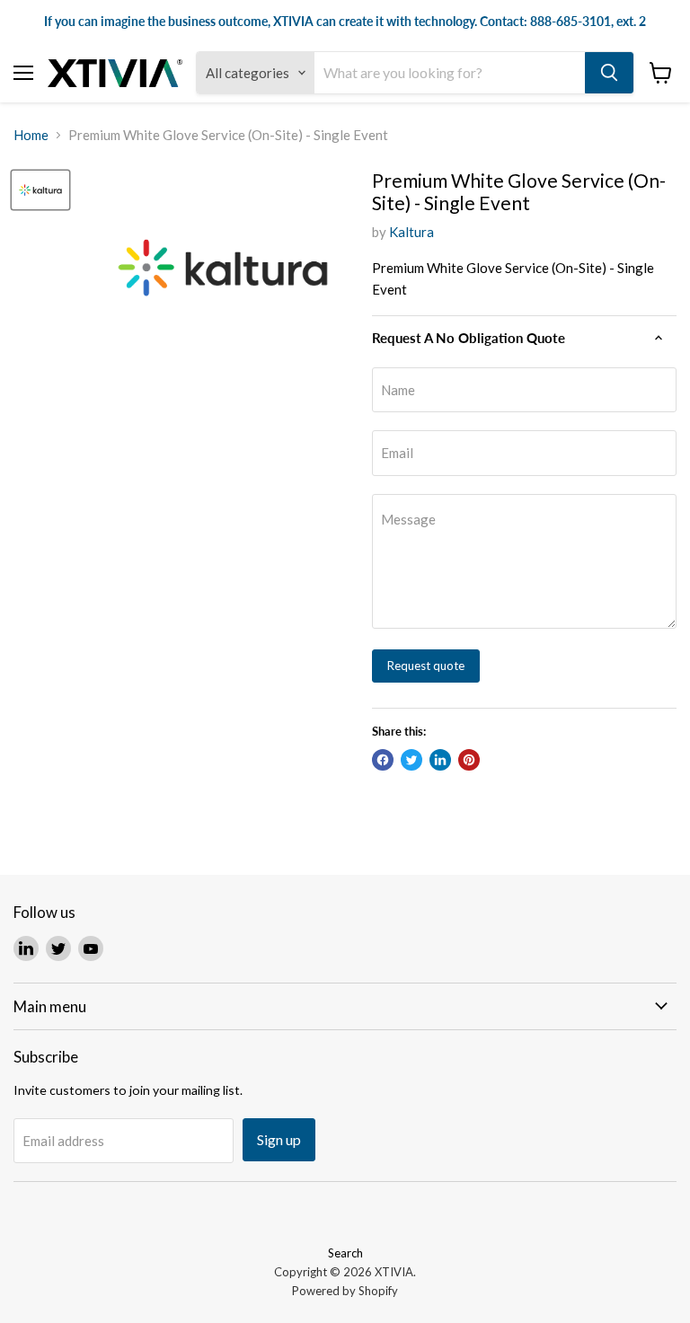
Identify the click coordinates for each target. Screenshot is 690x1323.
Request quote (425, 665)
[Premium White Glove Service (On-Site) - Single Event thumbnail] (40, 190)
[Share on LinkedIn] (440, 760)
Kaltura (411, 232)
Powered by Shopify (345, 1290)
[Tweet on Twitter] (411, 760)
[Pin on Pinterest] (469, 760)
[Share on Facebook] (383, 760)
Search (345, 1253)
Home (31, 135)
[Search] (609, 72)
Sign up (279, 1139)
